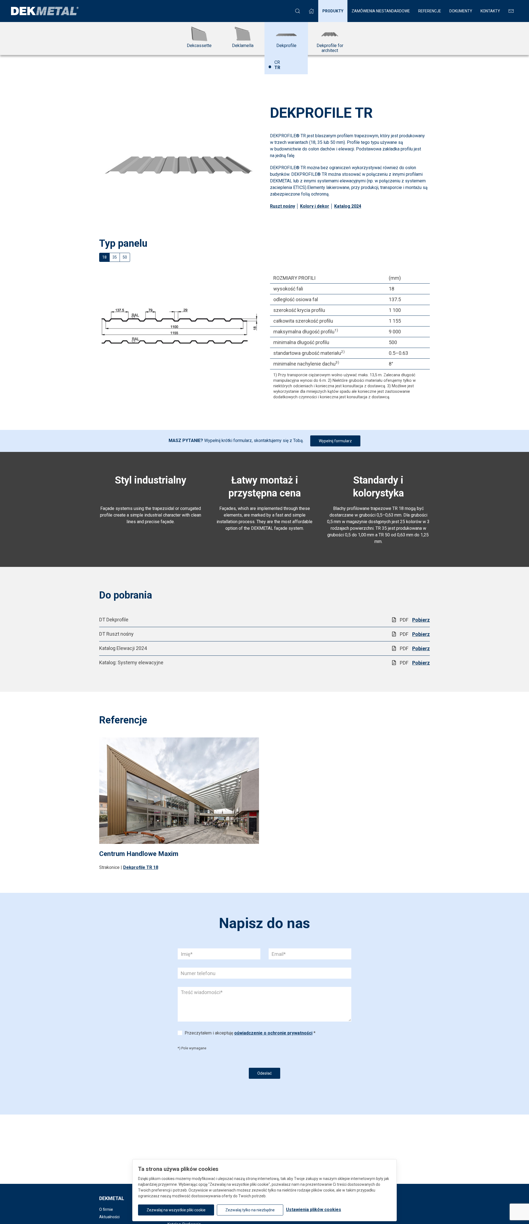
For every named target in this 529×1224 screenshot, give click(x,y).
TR (274, 69)
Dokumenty (460, 11)
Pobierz (421, 620)
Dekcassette (199, 45)
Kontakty (490, 11)
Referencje (429, 11)
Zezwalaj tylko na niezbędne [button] (250, 1210)
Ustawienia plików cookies (313, 1209)
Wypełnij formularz (335, 441)
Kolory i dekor (314, 206)
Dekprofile (286, 45)
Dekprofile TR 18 (140, 867)
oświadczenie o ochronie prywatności (273, 1033)
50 (125, 257)
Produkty (332, 11)
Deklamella (242, 45)
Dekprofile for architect (330, 48)
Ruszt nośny (282, 206)
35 (114, 257)
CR (277, 62)
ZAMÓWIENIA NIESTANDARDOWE (381, 11)
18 (104, 257)
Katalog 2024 (347, 206)
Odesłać (264, 1073)
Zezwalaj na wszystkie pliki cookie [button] (176, 1210)
